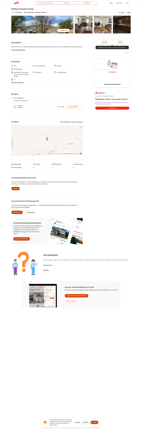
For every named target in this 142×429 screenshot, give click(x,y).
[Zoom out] (81, 129)
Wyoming (38, 12)
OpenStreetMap (76, 153)
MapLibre (50, 153)
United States (30, 12)
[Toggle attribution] (81, 154)
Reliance (43, 12)
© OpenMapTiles (64, 153)
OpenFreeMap (56, 153)
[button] (111, 3)
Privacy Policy (53, 425)
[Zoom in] (81, 127)
